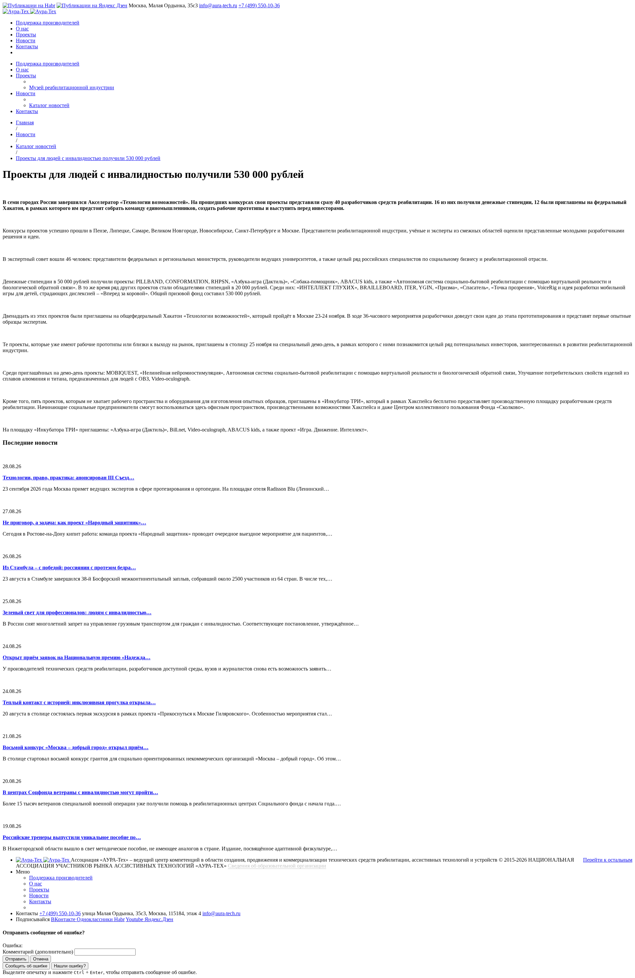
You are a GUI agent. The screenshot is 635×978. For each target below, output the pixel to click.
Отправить (15, 959)
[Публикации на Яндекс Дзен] (92, 5)
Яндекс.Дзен (159, 919)
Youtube (135, 919)
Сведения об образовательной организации (277, 866)
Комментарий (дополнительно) (38, 952)
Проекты (26, 34)
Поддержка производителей (47, 22)
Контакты (27, 46)
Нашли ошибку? (70, 965)
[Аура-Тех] (16, 11)
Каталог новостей (49, 105)
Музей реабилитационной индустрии (71, 87)
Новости (25, 40)
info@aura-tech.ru (218, 5)
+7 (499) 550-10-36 (259, 5)
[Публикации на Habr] (29, 5)
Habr (119, 919)
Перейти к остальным (607, 860)
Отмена (40, 959)
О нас (22, 28)
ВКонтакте (64, 919)
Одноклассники (95, 919)
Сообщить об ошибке (26, 965)
